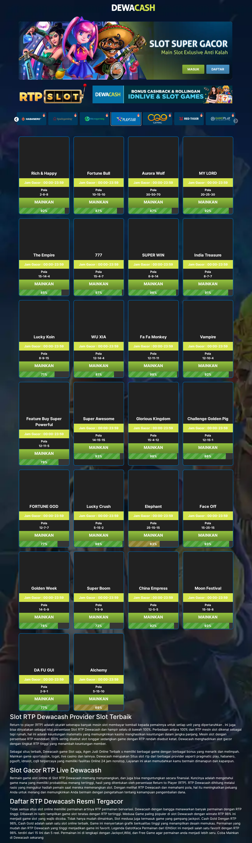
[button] (16, 119)
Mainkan (44, 202)
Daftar (217, 69)
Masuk (193, 69)
